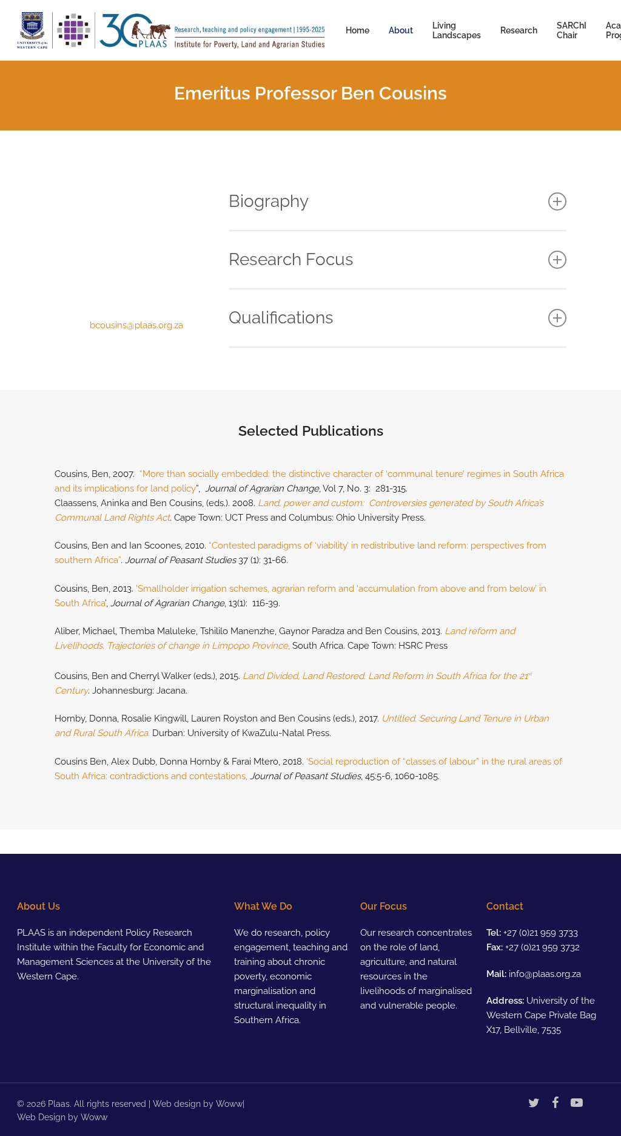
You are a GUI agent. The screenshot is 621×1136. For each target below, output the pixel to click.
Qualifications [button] (281, 318)
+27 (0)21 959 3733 (540, 932)
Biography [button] (269, 201)
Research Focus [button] (291, 259)
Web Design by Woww (62, 1117)
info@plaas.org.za (545, 974)
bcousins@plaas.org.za (136, 325)
